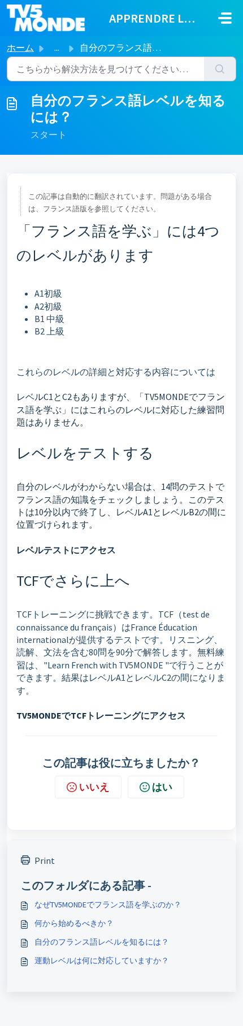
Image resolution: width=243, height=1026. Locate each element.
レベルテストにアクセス (66, 549)
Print (44, 860)
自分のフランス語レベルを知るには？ (101, 942)
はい (162, 786)
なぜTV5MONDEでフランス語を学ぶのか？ (107, 904)
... (56, 47)
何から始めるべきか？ (74, 923)
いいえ (94, 786)
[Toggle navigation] (225, 18)
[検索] (220, 68)
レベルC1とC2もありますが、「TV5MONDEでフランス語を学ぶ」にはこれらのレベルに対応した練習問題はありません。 (120, 409)
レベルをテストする (85, 453)
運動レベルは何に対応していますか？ (101, 960)
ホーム (20, 47)
